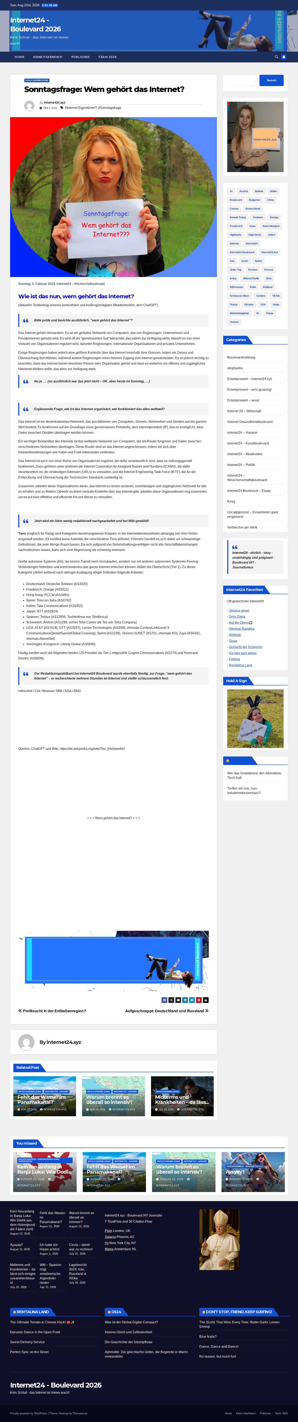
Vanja (276, 304)
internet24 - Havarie (56, 1091)
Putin (253, 287)
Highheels (235, 234)
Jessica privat (239, 610)
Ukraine (248, 304)
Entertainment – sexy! (243, 400)
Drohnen (258, 217)
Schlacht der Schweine (245, 647)
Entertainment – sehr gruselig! (249, 389)
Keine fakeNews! (47, 57)
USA (263, 304)
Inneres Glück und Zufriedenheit (128, 1332)
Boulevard (236, 200)
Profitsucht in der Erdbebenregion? (54, 1011)
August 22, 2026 (33, 1179)
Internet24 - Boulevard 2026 (55, 1385)
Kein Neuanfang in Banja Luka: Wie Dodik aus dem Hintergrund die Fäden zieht (22, 1220)
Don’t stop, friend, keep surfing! (239, 1312)
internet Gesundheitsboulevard (250, 422)
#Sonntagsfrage (109, 107)
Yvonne (234, 322)
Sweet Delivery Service (27, 1342)
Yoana (269, 313)
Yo (257, 313)
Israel (244, 261)
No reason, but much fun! (217, 1356)
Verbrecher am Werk (242, 527)
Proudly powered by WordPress (29, 1413)
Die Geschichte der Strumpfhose (129, 1342)
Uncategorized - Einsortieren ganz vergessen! (38, 1160)
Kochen (252, 269)
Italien (258, 261)
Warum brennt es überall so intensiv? (109, 1099)
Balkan (259, 191)
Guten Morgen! (271, 226)
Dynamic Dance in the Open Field (35, 1332)
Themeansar (80, 1413)
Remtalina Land (240, 665)
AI (231, 191)
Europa (274, 217)
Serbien (260, 295)
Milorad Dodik (251, 278)
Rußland (267, 287)
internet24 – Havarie (242, 432)
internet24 (252, 243)
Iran (232, 261)
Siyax (233, 641)
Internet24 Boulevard (242, 252)
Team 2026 (107, 57)
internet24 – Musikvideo (245, 454)
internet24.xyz (54, 102)
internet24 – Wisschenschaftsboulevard (247, 478)
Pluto (108, 1231)
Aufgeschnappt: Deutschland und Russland (165, 1011)
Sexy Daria (237, 616)
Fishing (234, 659)
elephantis (235, 368)
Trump (233, 304)
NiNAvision (236, 287)
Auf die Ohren (239, 622)
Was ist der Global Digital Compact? (131, 1322)
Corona (234, 208)
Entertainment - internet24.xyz (245, 1166)
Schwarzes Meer (239, 295)
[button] (276, 57)
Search (271, 80)
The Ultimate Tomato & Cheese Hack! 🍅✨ (42, 1322)
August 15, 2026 (172, 1179)
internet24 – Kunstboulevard (248, 443)
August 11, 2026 (241, 1179)
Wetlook (235, 635)
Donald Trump (238, 217)
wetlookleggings (239, 313)
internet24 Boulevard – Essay (249, 490)
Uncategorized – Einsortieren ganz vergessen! (253, 514)
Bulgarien (254, 200)
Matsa (109, 1249)
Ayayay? (235, 1172)
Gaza (252, 226)
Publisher (80, 57)
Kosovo (268, 269)
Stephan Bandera (241, 628)
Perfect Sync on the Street (29, 1352)
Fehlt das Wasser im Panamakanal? (41, 1099)
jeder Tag (235, 269)
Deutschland (252, 208)
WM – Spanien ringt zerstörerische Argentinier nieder (50, 1273)
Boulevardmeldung (37, 80)
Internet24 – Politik (241, 465)
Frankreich (236, 226)
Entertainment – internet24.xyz (249, 379)
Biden (273, 191)
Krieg (233, 278)
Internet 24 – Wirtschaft (244, 411)
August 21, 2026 (103, 1179)
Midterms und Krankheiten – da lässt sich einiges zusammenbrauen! (23, 1273)
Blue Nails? (208, 1336)
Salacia (110, 1237)
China (270, 200)
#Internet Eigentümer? (81, 107)
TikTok (276, 295)
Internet (234, 243)
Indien (271, 234)
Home (19, 57)
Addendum (240, 760)
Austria (243, 191)
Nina (268, 278)
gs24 (116, 1312)
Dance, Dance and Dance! (218, 1346)
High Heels (255, 234)
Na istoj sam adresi (243, 653)
